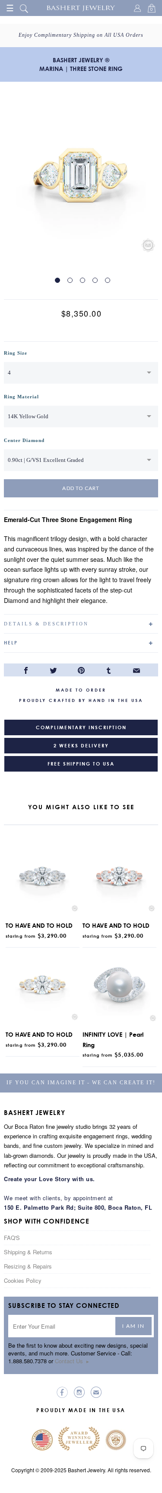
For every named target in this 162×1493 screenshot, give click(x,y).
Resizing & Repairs (28, 1266)
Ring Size (15, 353)
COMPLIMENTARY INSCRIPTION (81, 727)
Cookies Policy (22, 1280)
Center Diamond (24, 440)
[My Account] (138, 9)
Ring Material (21, 396)
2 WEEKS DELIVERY (81, 746)
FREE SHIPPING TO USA (81, 764)
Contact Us (72, 1361)
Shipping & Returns (28, 1252)
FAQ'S (12, 1237)
